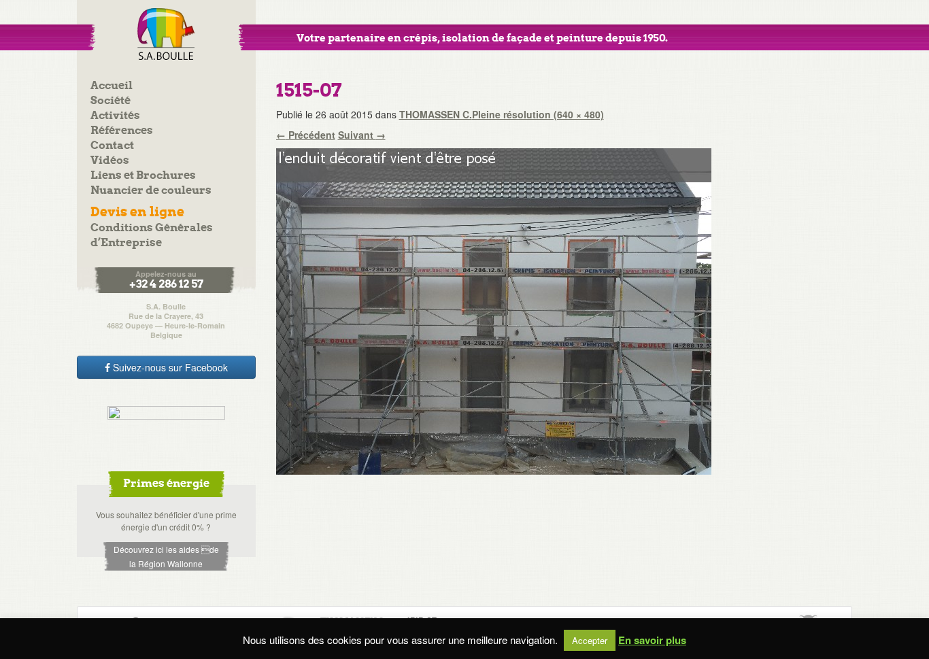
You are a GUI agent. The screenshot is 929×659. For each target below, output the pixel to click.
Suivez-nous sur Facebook (169, 367)
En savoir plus (652, 640)
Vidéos (109, 161)
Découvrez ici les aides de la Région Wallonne (166, 556)
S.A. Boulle (166, 34)
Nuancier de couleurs (151, 191)
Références (121, 131)
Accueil (111, 86)
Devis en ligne (137, 212)
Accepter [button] (589, 640)
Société (110, 101)
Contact (112, 146)
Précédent (305, 134)
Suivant (362, 134)
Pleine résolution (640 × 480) (538, 114)
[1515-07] (493, 310)
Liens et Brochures (143, 176)
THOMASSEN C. (435, 114)
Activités (115, 116)
